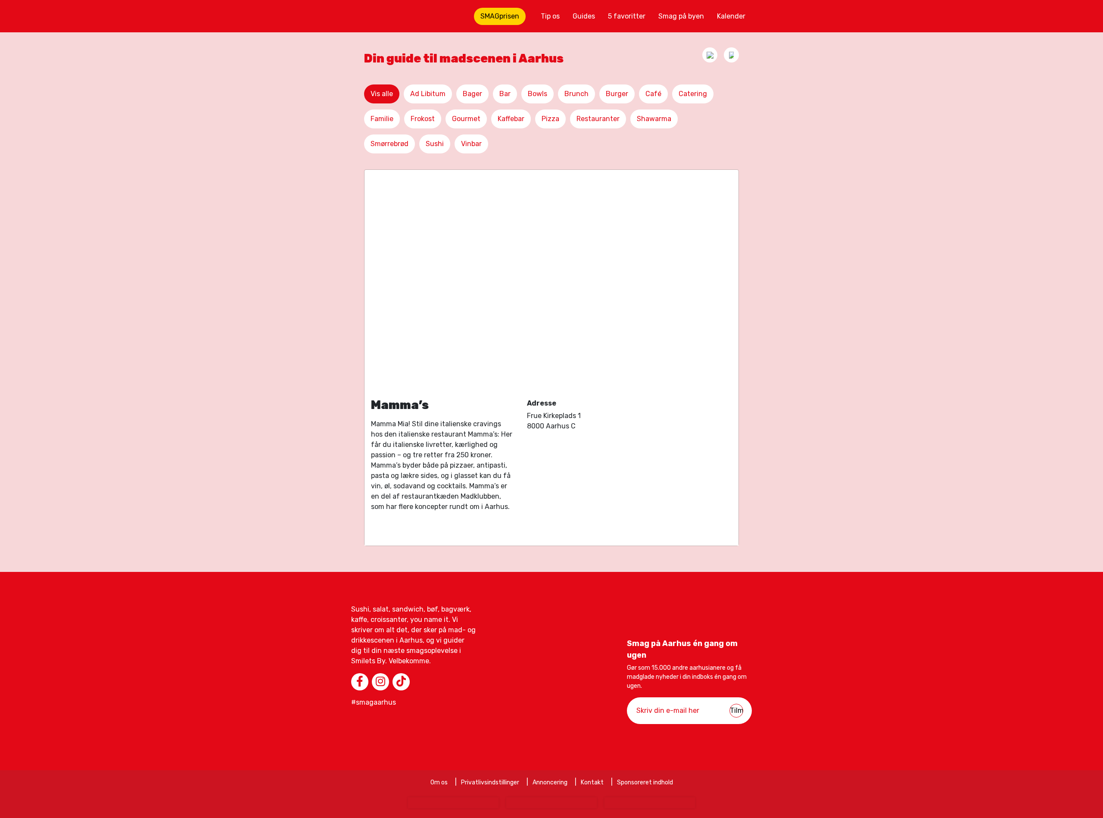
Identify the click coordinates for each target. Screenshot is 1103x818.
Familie (382, 119)
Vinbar (471, 144)
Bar (505, 94)
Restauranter (598, 119)
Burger (617, 94)
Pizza (550, 119)
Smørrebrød (389, 144)
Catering (693, 94)
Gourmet (466, 119)
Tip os (550, 16)
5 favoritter (626, 16)
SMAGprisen (499, 16)
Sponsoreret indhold (645, 782)
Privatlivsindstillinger (490, 782)
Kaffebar (511, 119)
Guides (584, 16)
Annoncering (550, 782)
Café (653, 94)
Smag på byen (681, 16)
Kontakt (592, 782)
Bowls (537, 94)
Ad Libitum (428, 94)
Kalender (731, 16)
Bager (472, 94)
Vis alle (382, 94)
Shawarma (654, 119)
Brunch (576, 94)
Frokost (423, 119)
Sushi (435, 144)
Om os (439, 782)
